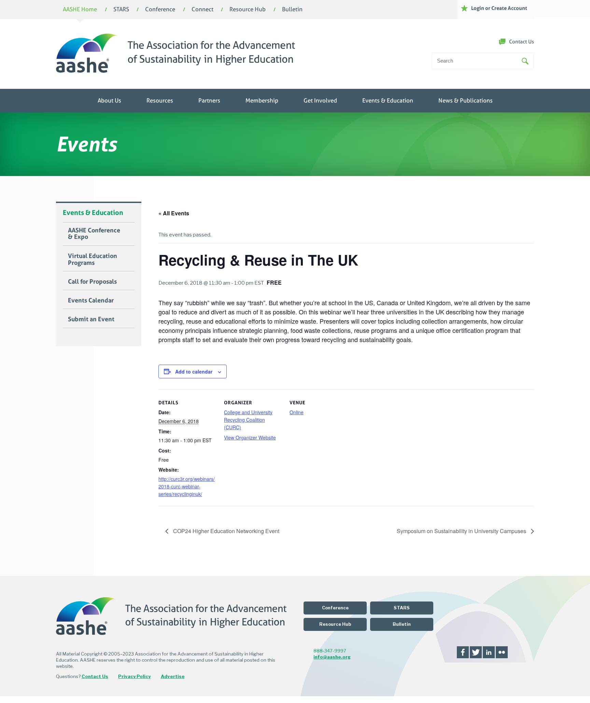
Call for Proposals (92, 281)
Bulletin (292, 9)
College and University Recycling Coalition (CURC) (248, 420)
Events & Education (387, 100)
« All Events (173, 213)
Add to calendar (193, 371)
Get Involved (320, 100)
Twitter (476, 652)
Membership (261, 100)
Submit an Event (91, 319)
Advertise (173, 676)
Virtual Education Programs (92, 259)
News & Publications (465, 100)
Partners (209, 100)
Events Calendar (91, 300)
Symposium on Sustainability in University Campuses (462, 531)
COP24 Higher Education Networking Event (225, 531)
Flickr (502, 652)
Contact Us (521, 42)
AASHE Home (80, 9)
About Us (109, 100)
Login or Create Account (499, 8)
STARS (121, 9)
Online (297, 412)
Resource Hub (247, 9)
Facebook (463, 652)
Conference (160, 9)
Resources (159, 100)
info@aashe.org (332, 657)
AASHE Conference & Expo (94, 234)
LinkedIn (489, 652)
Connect (202, 9)
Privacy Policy (134, 676)
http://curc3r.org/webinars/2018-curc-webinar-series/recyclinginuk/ (186, 486)
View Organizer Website (250, 437)
